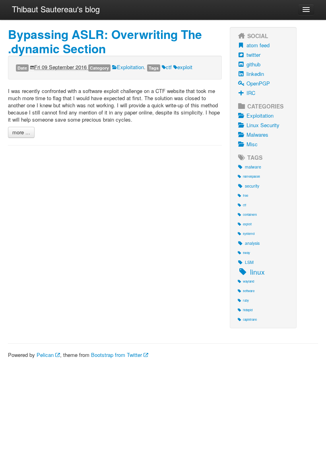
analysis (252, 243)
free (245, 195)
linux (257, 272)
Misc (252, 144)
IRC (250, 93)
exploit (184, 67)
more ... (21, 132)
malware (253, 167)
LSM (249, 262)
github (253, 64)
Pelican (46, 355)
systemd (248, 233)
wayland (248, 281)
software (248, 291)
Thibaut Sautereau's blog (56, 9)
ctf (169, 67)
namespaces (251, 176)
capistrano (250, 319)
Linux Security (262, 125)
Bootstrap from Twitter (117, 355)
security (252, 186)
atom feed (258, 45)
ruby (246, 300)
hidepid (247, 310)
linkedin (255, 74)
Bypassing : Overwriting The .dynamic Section (105, 41)
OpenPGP (258, 83)
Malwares (257, 134)
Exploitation (130, 67)
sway (246, 252)
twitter (253, 54)
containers (250, 214)
